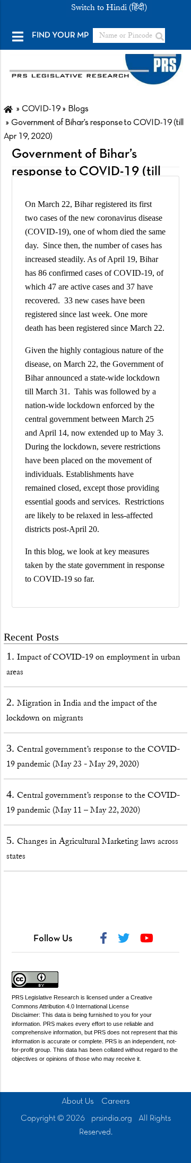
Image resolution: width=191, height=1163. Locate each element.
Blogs (78, 109)
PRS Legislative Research (45, 997)
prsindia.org (111, 1118)
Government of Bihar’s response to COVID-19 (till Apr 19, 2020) (86, 171)
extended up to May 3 (124, 432)
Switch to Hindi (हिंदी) (109, 7)
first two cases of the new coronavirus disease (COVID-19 (93, 218)
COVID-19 (41, 109)
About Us (78, 1101)
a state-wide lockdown (122, 377)
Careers (115, 1101)
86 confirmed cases (70, 272)
